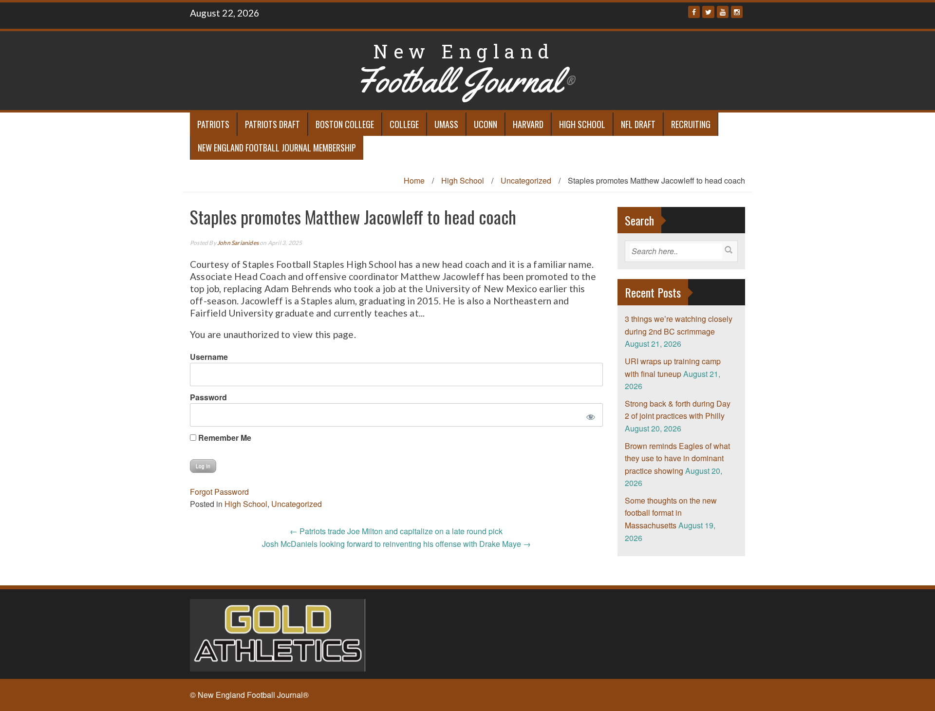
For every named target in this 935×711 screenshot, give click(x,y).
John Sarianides (238, 242)
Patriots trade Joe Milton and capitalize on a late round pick (396, 531)
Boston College (345, 124)
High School (582, 124)
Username (209, 356)
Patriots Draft (272, 124)
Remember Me (223, 437)
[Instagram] (737, 12)
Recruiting (691, 124)
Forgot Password (219, 491)
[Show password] (588, 415)
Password (208, 397)
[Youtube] (723, 12)
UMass (446, 124)
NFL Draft (638, 124)
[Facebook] (694, 12)
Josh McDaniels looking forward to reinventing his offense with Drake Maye (396, 543)
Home (414, 180)
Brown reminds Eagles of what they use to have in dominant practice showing (677, 458)
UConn (485, 124)
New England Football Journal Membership (277, 147)
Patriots (213, 124)
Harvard (528, 124)
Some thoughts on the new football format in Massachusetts (671, 513)
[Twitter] (708, 12)
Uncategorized (526, 180)
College (404, 124)
